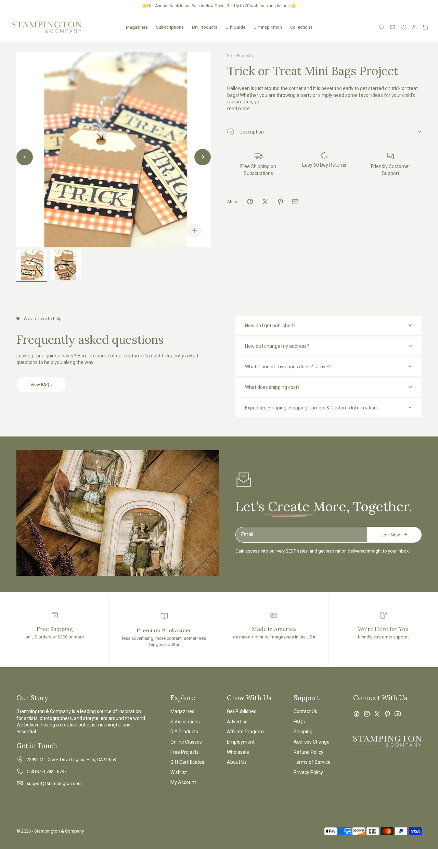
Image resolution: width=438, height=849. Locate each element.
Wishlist (178, 772)
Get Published (242, 711)
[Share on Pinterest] (280, 201)
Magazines (137, 27)
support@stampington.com (54, 783)
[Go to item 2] (65, 265)
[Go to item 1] (31, 265)
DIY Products (204, 27)
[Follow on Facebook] (356, 713)
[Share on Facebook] (250, 201)
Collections (301, 27)
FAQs (299, 721)
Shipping (303, 731)
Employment (241, 742)
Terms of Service (312, 762)
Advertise (237, 721)
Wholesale (238, 752)
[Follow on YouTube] (397, 713)
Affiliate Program (245, 731)
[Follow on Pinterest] (387, 713)
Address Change (312, 742)
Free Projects (240, 55)
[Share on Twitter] (265, 201)
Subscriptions (170, 27)
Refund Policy (308, 752)
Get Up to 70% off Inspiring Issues (258, 5)
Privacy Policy (308, 772)
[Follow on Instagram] (366, 713)
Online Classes (186, 742)
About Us (237, 762)
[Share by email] (295, 201)
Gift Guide (235, 27)
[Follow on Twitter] (377, 713)
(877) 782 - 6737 (50, 771)
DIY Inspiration (268, 27)
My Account (183, 782)
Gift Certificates (187, 762)
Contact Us (305, 711)
